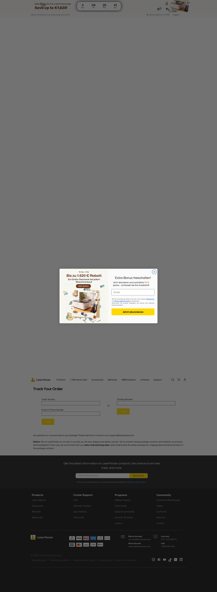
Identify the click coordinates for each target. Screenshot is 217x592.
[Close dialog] (154, 272)
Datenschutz (150, 299)
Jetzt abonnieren (133, 312)
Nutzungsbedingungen (122, 301)
